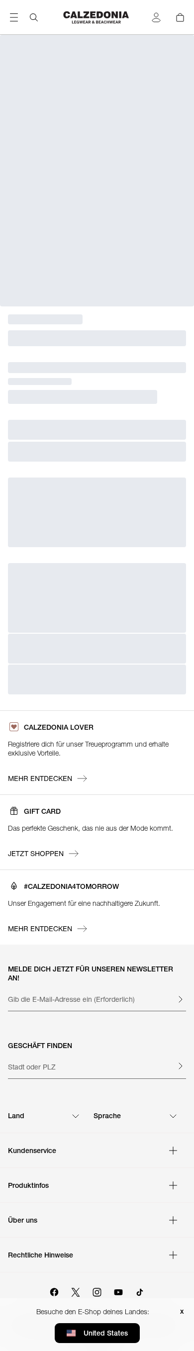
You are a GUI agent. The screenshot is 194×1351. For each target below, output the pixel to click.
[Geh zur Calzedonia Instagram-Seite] (97, 1291)
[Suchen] (34, 17)
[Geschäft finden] (180, 1066)
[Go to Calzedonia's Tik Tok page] (139, 1291)
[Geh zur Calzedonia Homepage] (97, 17)
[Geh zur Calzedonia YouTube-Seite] (118, 1291)
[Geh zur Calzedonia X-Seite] (75, 1291)
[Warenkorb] (180, 17)
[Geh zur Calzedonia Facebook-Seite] (54, 1291)
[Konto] (156, 17)
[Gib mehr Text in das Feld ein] (180, 999)
